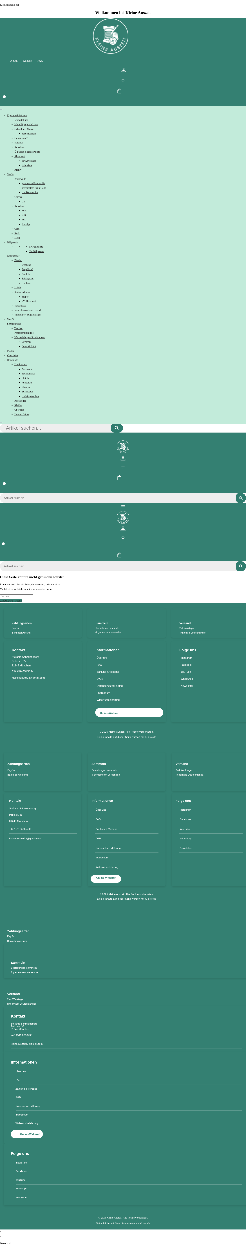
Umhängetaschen (30, 396)
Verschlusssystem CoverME (28, 310)
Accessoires (27, 369)
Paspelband (27, 269)
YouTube (185, 829)
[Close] (1, 422)
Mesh (17, 237)
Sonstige (26, 224)
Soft (24, 215)
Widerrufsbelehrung (108, 699)
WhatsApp (185, 838)
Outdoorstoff (21, 138)
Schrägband (27, 278)
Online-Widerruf (109, 713)
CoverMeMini (29, 346)
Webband (26, 265)
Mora (24, 210)
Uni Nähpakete (36, 251)
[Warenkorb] (2, 101)
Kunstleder (19, 147)
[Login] (123, 71)
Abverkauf (19, 156)
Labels (17, 287)
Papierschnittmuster (24, 333)
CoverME (27, 341)
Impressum (103, 692)
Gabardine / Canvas (24, 129)
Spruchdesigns (29, 133)
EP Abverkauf (29, 160)
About (13, 60)
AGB (100, 678)
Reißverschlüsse (22, 292)
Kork (17, 233)
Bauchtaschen (28, 373)
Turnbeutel (27, 391)
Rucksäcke (27, 382)
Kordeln (26, 274)
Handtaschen (20, 364)
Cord (16, 228)
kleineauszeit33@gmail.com (28, 677)
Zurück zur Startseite (11, 600)
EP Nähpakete (36, 246)
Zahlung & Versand (108, 671)
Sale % (10, 319)
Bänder (18, 260)
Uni (23, 201)
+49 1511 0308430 (22, 670)
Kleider (18, 405)
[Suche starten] (117, 428)
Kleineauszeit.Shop (9, 4)
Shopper (26, 387)
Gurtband (26, 283)
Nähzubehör (13, 256)
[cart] (119, 92)
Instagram (185, 809)
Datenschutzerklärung (110, 685)
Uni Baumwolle (30, 192)
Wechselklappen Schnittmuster (29, 337)
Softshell (18, 142)
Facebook (185, 819)
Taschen (18, 328)
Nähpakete (27, 165)
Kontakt (27, 60)
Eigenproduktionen (17, 115)
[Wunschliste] (123, 81)
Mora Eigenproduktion (26, 124)
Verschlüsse (20, 305)
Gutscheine (12, 355)
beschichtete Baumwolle (34, 188)
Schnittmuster (14, 324)
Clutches (26, 378)
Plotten (10, 351)
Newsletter (186, 848)
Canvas (18, 197)
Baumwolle (20, 179)
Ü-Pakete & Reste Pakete (27, 151)
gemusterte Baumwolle (33, 183)
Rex (24, 219)
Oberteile (19, 409)
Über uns (102, 657)
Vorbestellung (21, 120)
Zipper (25, 296)
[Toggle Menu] (1, 109)
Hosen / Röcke (21, 414)
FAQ (40, 60)
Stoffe (10, 174)
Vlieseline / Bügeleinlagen (27, 314)
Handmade (12, 360)
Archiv (17, 169)
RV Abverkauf (29, 301)
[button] (123, 436)
